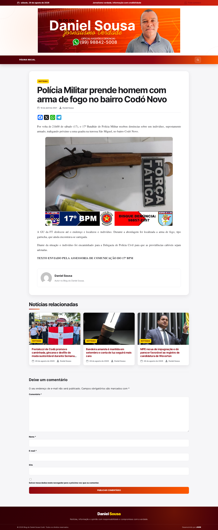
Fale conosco (194, 2)
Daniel (109, 513)
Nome (32, 437)
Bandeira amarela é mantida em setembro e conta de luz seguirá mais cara (109, 353)
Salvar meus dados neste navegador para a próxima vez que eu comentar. (64, 483)
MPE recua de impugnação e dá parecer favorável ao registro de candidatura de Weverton (160, 353)
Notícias (43, 81)
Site (31, 465)
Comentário (35, 394)
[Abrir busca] (198, 60)
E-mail (33, 451)
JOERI (198, 527)
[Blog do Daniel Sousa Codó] (109, 30)
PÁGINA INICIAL (27, 59)
